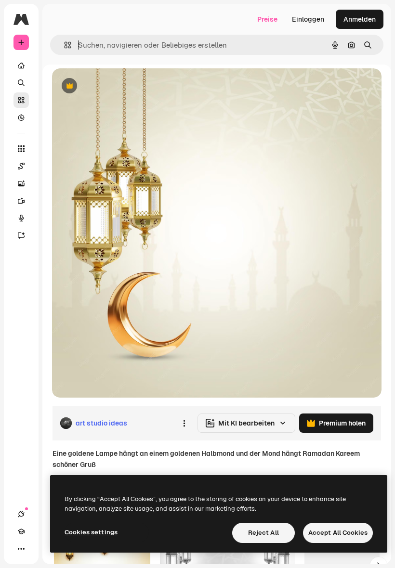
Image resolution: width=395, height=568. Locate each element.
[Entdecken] (21, 117)
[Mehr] (21, 548)
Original (113, 86)
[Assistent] (21, 235)
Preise (267, 19)
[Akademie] (21, 531)
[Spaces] (21, 166)
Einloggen (308, 19)
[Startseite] (21, 65)
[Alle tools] (21, 148)
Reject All (263, 533)
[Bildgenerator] (21, 183)
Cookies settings (91, 532)
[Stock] (21, 100)
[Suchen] (21, 82)
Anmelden (359, 19)
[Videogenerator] (21, 200)
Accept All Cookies (338, 533)
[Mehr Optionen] (184, 423)
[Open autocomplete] (64, 45)
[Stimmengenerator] (21, 218)
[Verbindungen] (21, 514)
